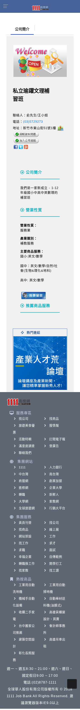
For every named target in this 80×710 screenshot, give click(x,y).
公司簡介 (22, 29)
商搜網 (23, 481)
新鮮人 (54, 494)
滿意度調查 (27, 446)
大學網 (23, 501)
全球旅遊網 (27, 508)
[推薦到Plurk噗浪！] (26, 147)
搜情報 (54, 425)
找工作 (23, 543)
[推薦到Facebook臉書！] (15, 147)
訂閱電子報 (57, 439)
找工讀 (54, 570)
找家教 (23, 570)
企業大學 (55, 487)
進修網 (23, 487)
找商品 (54, 418)
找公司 (23, 418)
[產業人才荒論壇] (40, 363)
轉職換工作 (27, 563)
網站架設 (25, 536)
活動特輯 (25, 439)
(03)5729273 (33, 121)
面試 (52, 550)
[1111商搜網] (40, 7)
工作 (52, 536)
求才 (52, 543)
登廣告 (54, 446)
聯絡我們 (25, 453)
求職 (22, 550)
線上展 (54, 529)
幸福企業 (25, 556)
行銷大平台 (57, 508)
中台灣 (23, 474)
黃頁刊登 (25, 522)
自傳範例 (55, 556)
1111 (22, 467)
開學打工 (55, 563)
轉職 (22, 494)
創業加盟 (55, 481)
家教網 (54, 501)
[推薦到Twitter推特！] (20, 147)
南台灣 (54, 474)
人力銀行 (55, 467)
